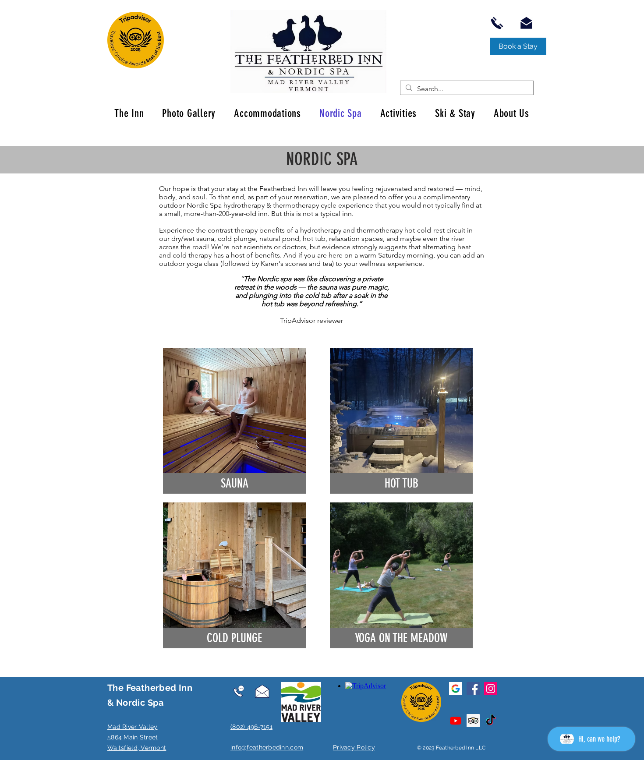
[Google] (455, 688)
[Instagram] (490, 688)
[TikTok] (490, 720)
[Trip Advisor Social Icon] (473, 720)
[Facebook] (473, 688)
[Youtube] (455, 720)
